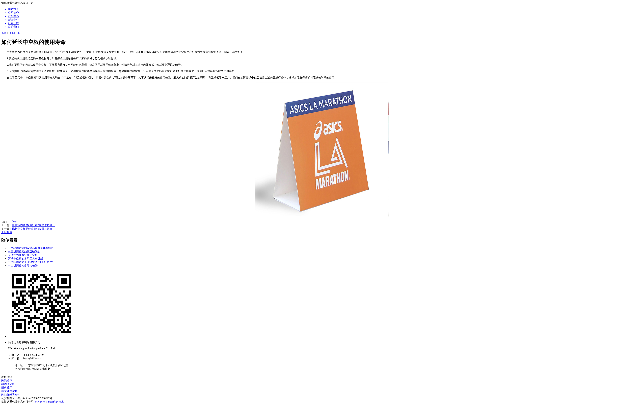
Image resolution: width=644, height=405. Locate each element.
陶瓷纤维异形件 (10, 394)
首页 (4, 33)
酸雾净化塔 (8, 384)
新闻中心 (15, 33)
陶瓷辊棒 (6, 380)
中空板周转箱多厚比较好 (23, 265)
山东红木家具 (9, 391)
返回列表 (6, 232)
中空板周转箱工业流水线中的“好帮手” (30, 262)
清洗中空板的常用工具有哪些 (25, 258)
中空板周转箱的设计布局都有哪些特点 (31, 247)
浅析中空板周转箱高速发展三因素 (32, 228)
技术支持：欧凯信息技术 (49, 401)
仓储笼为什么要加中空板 (23, 255)
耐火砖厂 (6, 387)
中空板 (13, 221)
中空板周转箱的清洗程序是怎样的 (33, 225)
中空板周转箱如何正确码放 (24, 251)
